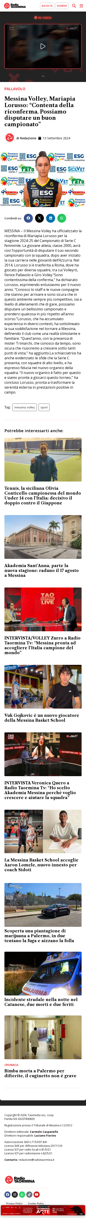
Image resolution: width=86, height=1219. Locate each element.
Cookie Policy (36, 1203)
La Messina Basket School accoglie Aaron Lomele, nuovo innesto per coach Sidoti (41, 865)
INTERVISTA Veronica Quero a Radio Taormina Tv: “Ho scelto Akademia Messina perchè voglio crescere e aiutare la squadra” (40, 790)
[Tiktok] (29, 1194)
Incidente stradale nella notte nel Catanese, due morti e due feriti (41, 1002)
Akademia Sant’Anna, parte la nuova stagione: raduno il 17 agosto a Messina (41, 570)
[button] (28, 218)
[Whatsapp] (22, 1194)
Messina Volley (24, 407)
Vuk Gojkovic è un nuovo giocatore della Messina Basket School (41, 718)
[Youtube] (37, 1194)
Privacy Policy (14, 1203)
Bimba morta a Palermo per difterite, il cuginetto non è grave (40, 1073)
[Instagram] (15, 1194)
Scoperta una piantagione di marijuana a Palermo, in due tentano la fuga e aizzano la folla (39, 936)
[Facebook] (7, 1194)
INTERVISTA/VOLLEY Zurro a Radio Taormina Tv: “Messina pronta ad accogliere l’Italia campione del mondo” (42, 645)
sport (44, 407)
